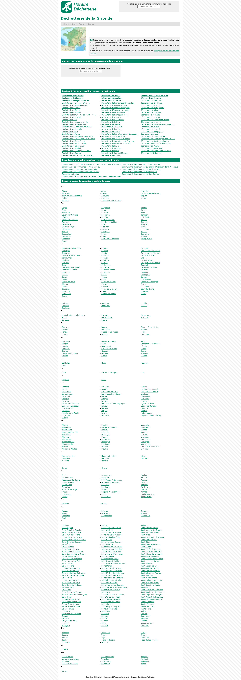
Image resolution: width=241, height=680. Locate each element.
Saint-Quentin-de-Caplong (112, 585)
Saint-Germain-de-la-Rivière (73, 554)
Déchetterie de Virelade (72, 148)
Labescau (105, 387)
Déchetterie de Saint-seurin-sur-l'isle (77, 136)
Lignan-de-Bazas (148, 403)
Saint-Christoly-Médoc (110, 537)
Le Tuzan (105, 642)
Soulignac (66, 625)
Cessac (65, 279)
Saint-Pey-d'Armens (149, 578)
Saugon (65, 616)
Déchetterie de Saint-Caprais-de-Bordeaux (119, 134)
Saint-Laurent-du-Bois (71, 561)
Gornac (65, 351)
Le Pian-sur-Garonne (110, 482)
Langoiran (66, 396)
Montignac (105, 444)
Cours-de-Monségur (109, 289)
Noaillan (104, 461)
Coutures (66, 291)
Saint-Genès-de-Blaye (71, 549)
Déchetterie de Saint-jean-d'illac (114, 115)
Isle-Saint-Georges (109, 372)
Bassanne (66, 212)
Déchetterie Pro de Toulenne (113, 136)
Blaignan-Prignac (69, 227)
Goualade (105, 351)
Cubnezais (66, 293)
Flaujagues (105, 329)
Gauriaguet (106, 346)
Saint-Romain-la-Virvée (150, 585)
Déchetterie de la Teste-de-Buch (154, 96)
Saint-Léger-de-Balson (150, 561)
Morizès (65, 446)
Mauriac (144, 434)
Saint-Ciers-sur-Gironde (111, 542)
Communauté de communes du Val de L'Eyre (140, 169)
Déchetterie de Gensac (71, 153)
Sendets (144, 621)
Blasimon (105, 227)
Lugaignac (66, 415)
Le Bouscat (66, 236)
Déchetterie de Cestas (71, 110)
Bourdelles (66, 234)
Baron (103, 210)
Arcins (104, 193)
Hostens (144, 363)
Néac (143, 456)
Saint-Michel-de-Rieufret (111, 575)
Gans (103, 344)
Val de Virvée (67, 656)
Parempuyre (106, 475)
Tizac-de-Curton (108, 640)
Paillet (64, 475)
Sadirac (104, 525)
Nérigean (66, 458)
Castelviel (105, 267)
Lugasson (105, 415)
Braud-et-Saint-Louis (110, 239)
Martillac (105, 432)
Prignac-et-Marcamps (110, 492)
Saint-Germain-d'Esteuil (111, 551)
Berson (144, 219)
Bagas (64, 207)
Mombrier (105, 439)
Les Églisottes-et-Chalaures (73, 315)
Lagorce (104, 389)
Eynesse (65, 320)
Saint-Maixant (68, 566)
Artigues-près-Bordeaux (72, 196)
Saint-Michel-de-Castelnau (112, 573)
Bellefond (145, 217)
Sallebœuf (105, 611)
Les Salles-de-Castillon (71, 613)
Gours (143, 351)
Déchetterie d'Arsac (70, 131)
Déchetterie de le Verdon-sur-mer (115, 143)
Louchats (66, 410)
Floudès (144, 329)
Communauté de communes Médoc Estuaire (80, 171)
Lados (64, 389)
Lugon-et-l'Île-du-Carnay (151, 415)
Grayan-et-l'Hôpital (70, 353)
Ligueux (104, 406)
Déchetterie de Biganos (72, 112)
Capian (144, 258)
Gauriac (65, 346)
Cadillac (104, 250)
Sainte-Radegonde (109, 609)
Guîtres (144, 356)
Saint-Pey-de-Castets (70, 580)
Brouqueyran (146, 239)
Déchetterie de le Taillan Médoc (114, 112)
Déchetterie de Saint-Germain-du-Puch (78, 138)
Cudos (143, 293)
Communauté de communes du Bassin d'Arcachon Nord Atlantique (150, 167)
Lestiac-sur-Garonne (70, 403)
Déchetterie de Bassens (151, 98)
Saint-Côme (145, 542)
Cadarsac (144, 248)
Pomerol (144, 484)
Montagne (145, 441)
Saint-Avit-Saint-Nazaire (111, 535)
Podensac (105, 484)
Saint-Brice (145, 535)
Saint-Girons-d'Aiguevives (112, 554)
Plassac (144, 482)
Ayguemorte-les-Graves (111, 200)
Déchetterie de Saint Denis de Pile (155, 119)
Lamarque (66, 391)
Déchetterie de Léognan (151, 112)
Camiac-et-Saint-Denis (71, 255)
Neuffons (105, 458)
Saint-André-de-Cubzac (111, 527)
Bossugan (105, 231)
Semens (104, 621)
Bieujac (144, 222)
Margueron (145, 427)
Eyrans (104, 320)
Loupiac (144, 410)
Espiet (64, 317)
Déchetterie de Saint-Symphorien (155, 141)
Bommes (105, 229)
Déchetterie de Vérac (110, 150)
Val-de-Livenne (107, 656)
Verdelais (105, 659)
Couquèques (146, 286)
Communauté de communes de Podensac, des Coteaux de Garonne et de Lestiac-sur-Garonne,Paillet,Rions (107, 176)
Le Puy (64, 496)
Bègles (65, 217)
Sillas (103, 623)
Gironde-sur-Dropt (109, 348)
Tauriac (65, 637)
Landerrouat (67, 394)
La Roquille (145, 515)
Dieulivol (65, 305)
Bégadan (144, 215)
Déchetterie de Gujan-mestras (114, 105)
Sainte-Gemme (147, 606)
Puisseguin (66, 494)
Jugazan (65, 379)
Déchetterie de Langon (150, 117)
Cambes (104, 253)
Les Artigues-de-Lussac (150, 193)
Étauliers (144, 317)
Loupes (104, 410)
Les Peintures (67, 477)
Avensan (65, 200)
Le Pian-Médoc (68, 482)
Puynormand (146, 496)
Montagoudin (67, 444)
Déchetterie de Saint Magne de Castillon (158, 138)
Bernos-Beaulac (108, 219)
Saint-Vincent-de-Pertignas (152, 597)
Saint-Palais (67, 578)
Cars (64, 265)
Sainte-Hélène (68, 609)
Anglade (144, 191)
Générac (144, 346)
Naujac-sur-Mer (68, 456)
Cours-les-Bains (147, 289)
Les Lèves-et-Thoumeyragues (113, 403)
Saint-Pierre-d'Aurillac (71, 582)
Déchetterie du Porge (71, 134)
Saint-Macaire (146, 563)
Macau (65, 425)
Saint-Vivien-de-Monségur (152, 599)
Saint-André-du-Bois (149, 527)
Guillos (104, 356)
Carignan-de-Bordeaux (150, 262)
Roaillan (144, 513)
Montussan (145, 444)
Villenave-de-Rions (70, 664)
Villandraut (106, 661)
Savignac (144, 618)
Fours (143, 332)
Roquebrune (106, 515)
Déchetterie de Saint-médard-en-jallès (117, 103)
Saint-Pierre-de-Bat (109, 582)
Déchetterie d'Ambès (149, 134)
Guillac (65, 356)
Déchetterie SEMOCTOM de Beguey (155, 143)
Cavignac (144, 272)
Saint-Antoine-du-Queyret (151, 530)
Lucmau (104, 413)
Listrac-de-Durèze (148, 406)
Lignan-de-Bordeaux (70, 406)
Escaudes (105, 315)
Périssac (144, 477)
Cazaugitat (145, 274)
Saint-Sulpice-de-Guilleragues (74, 594)
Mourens (144, 449)
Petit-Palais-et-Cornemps (111, 480)
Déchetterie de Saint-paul (151, 148)
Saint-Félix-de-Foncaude (111, 547)
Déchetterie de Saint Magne (73, 146)
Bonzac (65, 231)
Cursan (65, 296)
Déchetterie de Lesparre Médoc (75, 122)
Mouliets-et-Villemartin (150, 446)
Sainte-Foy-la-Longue (110, 606)
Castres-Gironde (108, 270)
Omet (64, 468)
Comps (65, 286)
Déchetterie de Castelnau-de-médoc (77, 127)
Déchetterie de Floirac (71, 107)
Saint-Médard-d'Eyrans (150, 570)
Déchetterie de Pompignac (152, 131)
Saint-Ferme (146, 547)
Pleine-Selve (67, 484)
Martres (144, 432)
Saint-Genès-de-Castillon (111, 549)
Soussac (104, 625)
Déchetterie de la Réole (111, 129)
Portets (104, 489)
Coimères (105, 284)
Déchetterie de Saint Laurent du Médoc (157, 124)
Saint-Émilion (67, 544)
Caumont (66, 272)
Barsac (143, 210)
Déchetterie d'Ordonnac (151, 153)
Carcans (65, 262)
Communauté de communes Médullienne (139, 171)
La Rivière (105, 513)
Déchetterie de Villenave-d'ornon (76, 103)
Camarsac (66, 253)
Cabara (104, 248)
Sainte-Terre (146, 609)
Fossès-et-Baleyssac (109, 332)
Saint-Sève (105, 592)
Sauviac (104, 618)
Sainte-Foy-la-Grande (71, 606)
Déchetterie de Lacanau (151, 122)
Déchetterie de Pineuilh (72, 129)
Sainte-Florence (147, 604)
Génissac (66, 348)
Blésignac (66, 229)
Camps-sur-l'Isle (147, 255)
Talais (143, 632)
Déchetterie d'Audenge (150, 115)
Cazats (104, 274)
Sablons (65, 525)
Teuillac (65, 640)
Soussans (145, 625)
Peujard (144, 480)
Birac (103, 224)
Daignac (65, 303)
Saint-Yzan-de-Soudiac (71, 601)
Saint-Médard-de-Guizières (73, 573)
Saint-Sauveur (68, 587)
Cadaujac (66, 250)
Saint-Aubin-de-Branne (111, 532)
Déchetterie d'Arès (69, 119)
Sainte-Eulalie (107, 604)
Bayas (143, 212)
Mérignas (145, 437)
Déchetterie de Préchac (111, 148)
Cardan (104, 262)
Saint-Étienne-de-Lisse (150, 544)
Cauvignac (105, 272)
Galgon (65, 344)
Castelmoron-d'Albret (71, 267)
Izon (142, 372)
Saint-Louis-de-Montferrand (113, 563)
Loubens (144, 408)
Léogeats (144, 401)
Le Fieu (65, 329)
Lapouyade (145, 396)
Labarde (65, 387)
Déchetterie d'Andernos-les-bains (115, 110)
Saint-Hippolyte (107, 556)
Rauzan (65, 511)
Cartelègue (106, 265)
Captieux (105, 260)
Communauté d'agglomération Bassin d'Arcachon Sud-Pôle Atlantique (91, 164)
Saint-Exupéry (68, 547)
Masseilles (66, 434)
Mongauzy (145, 439)
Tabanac (65, 632)
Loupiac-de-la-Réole (70, 413)
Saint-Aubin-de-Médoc (150, 532)
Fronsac (104, 334)
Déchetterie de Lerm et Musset (114, 153)
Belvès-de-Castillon (70, 219)
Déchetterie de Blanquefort (152, 107)
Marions (104, 430)
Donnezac (105, 305)
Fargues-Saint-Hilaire (149, 327)
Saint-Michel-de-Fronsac (151, 573)
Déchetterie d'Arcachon (111, 98)
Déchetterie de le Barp (110, 122)
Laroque (65, 398)
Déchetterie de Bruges (150, 105)
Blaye (143, 227)
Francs (65, 334)
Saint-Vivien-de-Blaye (71, 599)
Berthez (65, 222)
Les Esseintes (107, 317)
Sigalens (65, 623)
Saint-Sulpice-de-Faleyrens (152, 592)
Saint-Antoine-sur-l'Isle (71, 532)
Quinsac (104, 504)
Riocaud (144, 511)
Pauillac (144, 475)
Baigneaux (105, 207)
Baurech (104, 212)
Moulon (104, 449)
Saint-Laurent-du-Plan (110, 561)
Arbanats (66, 193)
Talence (65, 635)
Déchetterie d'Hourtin (110, 131)
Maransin (145, 425)
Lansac (104, 396)
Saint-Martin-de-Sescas (111, 568)
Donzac (144, 305)
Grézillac (105, 353)
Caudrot (144, 270)
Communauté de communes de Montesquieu (81, 167)
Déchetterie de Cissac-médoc (153, 136)
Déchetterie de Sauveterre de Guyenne (117, 141)
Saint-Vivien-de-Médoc (110, 599)
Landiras (144, 394)
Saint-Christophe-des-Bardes (74, 539)
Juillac (103, 379)
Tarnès (143, 635)
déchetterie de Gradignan (151, 103)
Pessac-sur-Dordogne (71, 480)
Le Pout (144, 489)
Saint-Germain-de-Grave (151, 551)
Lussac (65, 418)
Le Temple (145, 637)
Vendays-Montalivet (70, 659)
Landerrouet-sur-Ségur (111, 394)
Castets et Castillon (149, 267)
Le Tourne (66, 642)
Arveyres (105, 196)
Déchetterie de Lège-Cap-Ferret (75, 100)
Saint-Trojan (67, 597)
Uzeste (65, 649)
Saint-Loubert (67, 563)
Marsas (144, 430)
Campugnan (67, 258)
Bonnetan (145, 229)
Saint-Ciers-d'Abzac (149, 539)
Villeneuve (105, 664)
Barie (64, 210)
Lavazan (104, 401)
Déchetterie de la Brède (151, 129)
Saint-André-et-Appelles (72, 530)
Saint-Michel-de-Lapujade (73, 575)
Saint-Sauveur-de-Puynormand (114, 587)
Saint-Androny (107, 530)
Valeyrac (144, 656)
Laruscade (145, 398)
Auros (143, 198)
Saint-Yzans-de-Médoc (110, 601)
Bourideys (145, 234)
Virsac (143, 664)
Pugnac (144, 492)
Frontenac (145, 334)
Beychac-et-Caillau (109, 222)
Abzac (64, 191)
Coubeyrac (105, 286)
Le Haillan (66, 363)
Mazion (104, 437)
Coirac (143, 284)
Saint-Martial (106, 566)
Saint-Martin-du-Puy (70, 570)
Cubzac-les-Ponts (108, 293)
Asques (144, 196)
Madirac (104, 425)
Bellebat (104, 217)
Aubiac (65, 198)
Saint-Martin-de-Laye (149, 566)
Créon (103, 291)
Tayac (103, 637)
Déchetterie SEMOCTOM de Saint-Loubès (79, 115)
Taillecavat (105, 632)
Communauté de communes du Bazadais (79, 169)
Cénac (64, 277)
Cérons (144, 277)
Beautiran (105, 215)
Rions (64, 513)
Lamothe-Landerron (109, 391)
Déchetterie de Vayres (150, 127)
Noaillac (65, 461)
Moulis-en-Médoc (69, 449)
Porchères (145, 487)
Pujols (103, 494)
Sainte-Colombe (147, 601)
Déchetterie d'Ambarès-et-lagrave (115, 107)
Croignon (144, 291)
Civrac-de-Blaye (68, 281)
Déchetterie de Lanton (111, 100)
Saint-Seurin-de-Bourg (110, 590)
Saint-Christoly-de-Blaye (72, 537)
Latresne (65, 401)
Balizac (144, 207)
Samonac (105, 613)
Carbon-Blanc (146, 260)
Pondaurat (105, 487)
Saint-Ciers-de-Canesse (72, 542)
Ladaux (144, 387)
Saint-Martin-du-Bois (149, 568)
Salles (143, 611)
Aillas (103, 191)
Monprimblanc (68, 441)
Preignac (65, 492)
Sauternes (145, 616)
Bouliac (144, 231)
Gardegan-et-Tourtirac (150, 344)
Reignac (104, 511)
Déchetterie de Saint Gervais (74, 141)
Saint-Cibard (106, 539)
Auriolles (105, 198)
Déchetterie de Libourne (72, 98)
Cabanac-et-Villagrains (71, 248)
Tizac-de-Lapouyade (149, 640)
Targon (104, 635)
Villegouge (145, 661)
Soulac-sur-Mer (147, 623)
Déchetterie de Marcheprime (74, 124)
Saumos (104, 616)
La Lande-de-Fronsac (149, 391)
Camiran (105, 255)
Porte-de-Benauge (69, 489)
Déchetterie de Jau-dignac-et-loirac (76, 150)
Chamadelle (146, 279)
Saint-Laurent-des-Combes (152, 558)
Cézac (103, 279)
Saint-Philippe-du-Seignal (151, 580)
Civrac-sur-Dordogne (149, 281)
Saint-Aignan (67, 527)
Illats (64, 372)
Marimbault (67, 430)
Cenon (104, 277)
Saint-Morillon (147, 575)
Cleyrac (65, 284)
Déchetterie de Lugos (110, 146)
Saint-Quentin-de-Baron (72, 585)
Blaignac (144, 224)
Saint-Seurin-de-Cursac (72, 592)
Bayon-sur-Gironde (70, 215)
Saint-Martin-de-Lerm (71, 568)
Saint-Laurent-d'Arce (109, 558)
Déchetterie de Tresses (111, 124)
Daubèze (144, 303)
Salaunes (66, 611)
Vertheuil (144, 659)
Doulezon (66, 308)
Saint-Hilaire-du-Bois (70, 556)
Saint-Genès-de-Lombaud (72, 551)
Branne (144, 236)
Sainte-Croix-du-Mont (71, 604)
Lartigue (104, 398)
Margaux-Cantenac (109, 427)
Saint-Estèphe (107, 544)
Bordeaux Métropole (70, 174)
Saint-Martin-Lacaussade (111, 570)
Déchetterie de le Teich (71, 117)
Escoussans (145, 315)
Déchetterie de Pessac (110, 96)
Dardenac (105, 303)
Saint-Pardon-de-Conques (112, 578)
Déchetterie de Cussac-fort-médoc (115, 138)
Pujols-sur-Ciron (147, 494)
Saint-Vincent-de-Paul (110, 597)
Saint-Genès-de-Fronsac (151, 549)
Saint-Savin (145, 587)
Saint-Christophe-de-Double (152, 537)
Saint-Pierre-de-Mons (150, 582)
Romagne (66, 515)
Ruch (64, 518)
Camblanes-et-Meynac (150, 253)
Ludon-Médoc (146, 413)
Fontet (64, 332)
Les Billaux (66, 224)
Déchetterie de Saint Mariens (74, 143)
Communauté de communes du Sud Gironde (140, 174)
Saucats (144, 613)
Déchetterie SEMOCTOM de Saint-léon (78, 155)
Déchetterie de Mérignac (151, 100)
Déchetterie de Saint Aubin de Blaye (156, 150)
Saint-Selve (66, 590)
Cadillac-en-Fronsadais (150, 250)
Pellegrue (105, 477)
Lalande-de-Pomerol (149, 389)
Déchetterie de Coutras (111, 117)
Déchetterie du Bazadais (111, 127)
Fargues (104, 327)
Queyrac (65, 504)
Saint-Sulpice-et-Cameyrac (152, 594)
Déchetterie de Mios (149, 110)
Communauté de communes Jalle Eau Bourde (141, 164)
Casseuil (144, 265)
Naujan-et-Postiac (108, 456)
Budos (64, 241)
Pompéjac (66, 487)
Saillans (144, 525)
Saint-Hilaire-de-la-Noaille (152, 554)
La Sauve (65, 618)
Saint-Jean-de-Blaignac (150, 556)
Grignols (144, 353)
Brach (103, 236)
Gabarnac (66, 341)
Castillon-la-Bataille (70, 270)
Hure (64, 365)
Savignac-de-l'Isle (69, 621)
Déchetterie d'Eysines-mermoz (75, 105)
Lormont (104, 408)
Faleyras (65, 327)
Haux (103, 363)
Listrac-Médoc (68, 408)
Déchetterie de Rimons (111, 155)
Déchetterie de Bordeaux (72, 96)
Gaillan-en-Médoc (108, 341)
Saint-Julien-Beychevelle (72, 558)
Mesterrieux (67, 439)
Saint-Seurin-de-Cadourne (152, 590)
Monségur (105, 441)
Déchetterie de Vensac (150, 146)
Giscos (143, 348)
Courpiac (66, 289)
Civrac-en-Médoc (108, 281)
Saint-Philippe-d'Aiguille (111, 580)
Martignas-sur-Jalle (70, 432)
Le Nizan (144, 458)
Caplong (65, 260)
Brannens (66, 239)
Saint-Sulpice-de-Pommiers (112, 594)
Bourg (103, 234)
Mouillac (105, 446)
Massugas (105, 434)
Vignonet (65, 661)
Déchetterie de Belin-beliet (112, 119)
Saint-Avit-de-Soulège (71, 535)
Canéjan (104, 258)
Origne (104, 468)
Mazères (65, 437)
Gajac (143, 341)
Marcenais (66, 427)
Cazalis (65, 274)
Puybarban (106, 496)
